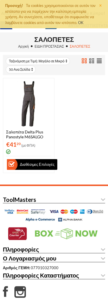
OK (81, 22)
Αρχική (23, 46)
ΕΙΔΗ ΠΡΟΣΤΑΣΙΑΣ (49, 46)
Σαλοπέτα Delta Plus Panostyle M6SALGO (24, 134)
